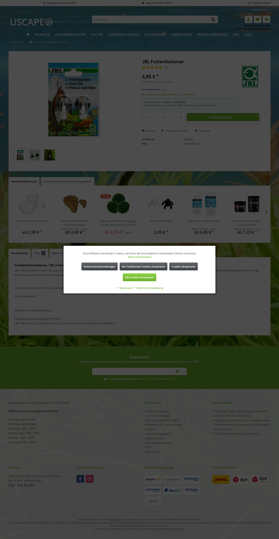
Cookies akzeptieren (183, 266)
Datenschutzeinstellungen (99, 266)
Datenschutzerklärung (149, 288)
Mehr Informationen (139, 257)
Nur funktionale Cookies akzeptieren (143, 266)
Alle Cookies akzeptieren (139, 277)
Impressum (125, 288)
